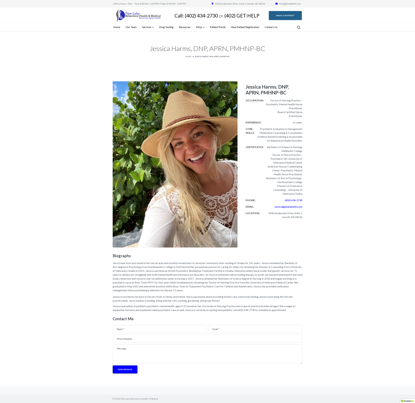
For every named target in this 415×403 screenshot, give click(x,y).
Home (188, 56)
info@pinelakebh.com (290, 3)
